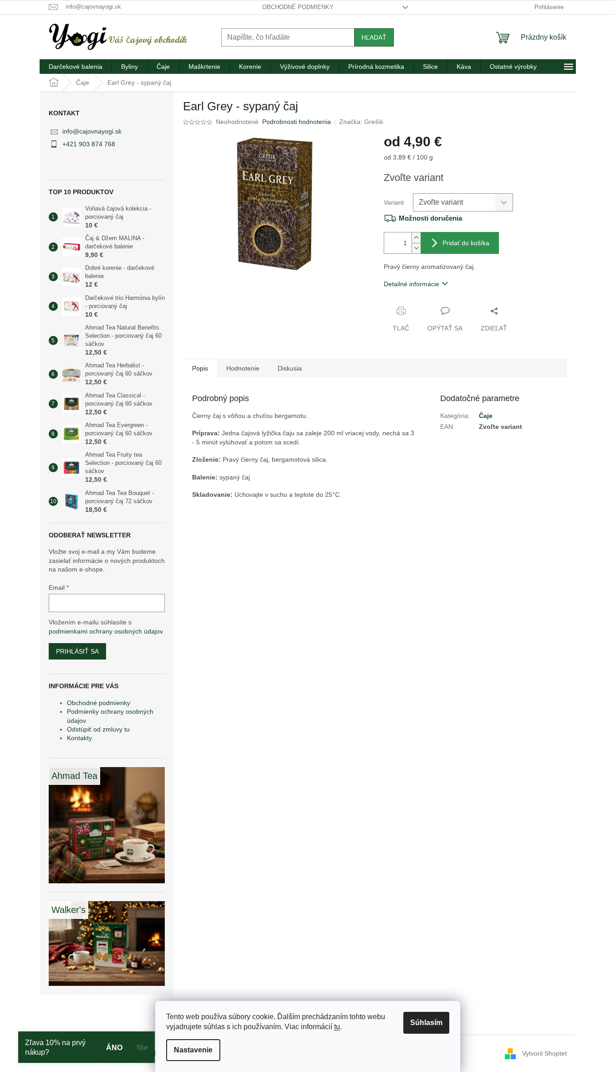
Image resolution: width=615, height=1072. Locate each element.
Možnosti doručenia (430, 218)
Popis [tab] (200, 368)
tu (337, 1027)
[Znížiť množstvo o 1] (416, 248)
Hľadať (373, 37)
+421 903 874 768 (88, 144)
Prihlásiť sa (77, 651)
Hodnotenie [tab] (242, 368)
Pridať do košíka (465, 243)
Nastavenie (193, 1050)
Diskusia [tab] (290, 368)
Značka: (361, 121)
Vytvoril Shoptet (544, 1053)
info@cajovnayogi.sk (92, 131)
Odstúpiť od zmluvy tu (98, 729)
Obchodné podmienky (298, 7)
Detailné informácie (411, 284)
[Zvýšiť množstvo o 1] (416, 237)
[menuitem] (76, 66)
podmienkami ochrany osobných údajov (106, 631)
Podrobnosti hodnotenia (296, 121)
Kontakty (79, 738)
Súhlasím (426, 1022)
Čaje (486, 415)
